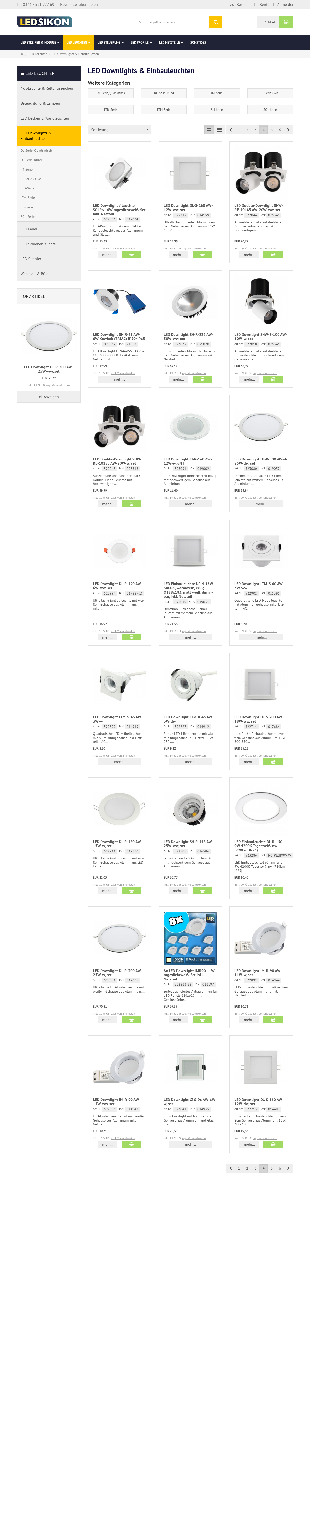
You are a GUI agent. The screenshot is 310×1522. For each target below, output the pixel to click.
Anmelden (285, 4)
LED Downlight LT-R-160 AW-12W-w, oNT (188, 461)
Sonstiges (198, 42)
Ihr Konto (262, 4)
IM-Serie (217, 93)
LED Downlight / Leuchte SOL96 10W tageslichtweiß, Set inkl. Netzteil (119, 210)
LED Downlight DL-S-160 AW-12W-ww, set (188, 207)
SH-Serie (217, 110)
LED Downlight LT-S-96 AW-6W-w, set (190, 1102)
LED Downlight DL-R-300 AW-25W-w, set (117, 973)
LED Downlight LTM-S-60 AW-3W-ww (259, 586)
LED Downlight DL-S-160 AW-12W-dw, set (259, 1102)
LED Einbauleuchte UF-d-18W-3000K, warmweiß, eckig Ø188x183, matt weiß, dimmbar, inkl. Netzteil (189, 590)
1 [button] (239, 130)
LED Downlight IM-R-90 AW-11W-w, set (258, 973)
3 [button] (255, 130)
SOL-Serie (270, 110)
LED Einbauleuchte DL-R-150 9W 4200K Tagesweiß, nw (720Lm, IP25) (258, 846)
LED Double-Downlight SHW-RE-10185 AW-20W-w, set (117, 461)
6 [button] (280, 130)
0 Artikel (268, 22)
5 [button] (272, 130)
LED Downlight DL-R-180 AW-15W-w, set (117, 844)
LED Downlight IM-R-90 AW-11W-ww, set (116, 1102)
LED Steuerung (109, 42)
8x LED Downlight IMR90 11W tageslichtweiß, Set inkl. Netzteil (189, 975)
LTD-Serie (110, 110)
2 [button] (247, 130)
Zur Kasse (238, 4)
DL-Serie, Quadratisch (111, 93)
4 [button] (264, 130)
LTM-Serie (163, 110)
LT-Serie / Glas (270, 93)
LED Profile (140, 42)
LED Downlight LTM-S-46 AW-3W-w (118, 719)
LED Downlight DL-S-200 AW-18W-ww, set (259, 719)
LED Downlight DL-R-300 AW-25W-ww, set (48, 369)
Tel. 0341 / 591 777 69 (35, 4)
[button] (230, 129)
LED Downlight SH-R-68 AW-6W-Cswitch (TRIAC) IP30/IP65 (119, 336)
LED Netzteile (170, 42)
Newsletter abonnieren (79, 4)
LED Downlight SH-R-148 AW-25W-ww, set (188, 844)
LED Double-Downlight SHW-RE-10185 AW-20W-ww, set (258, 207)
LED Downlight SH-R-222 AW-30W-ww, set (188, 336)
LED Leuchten (77, 42)
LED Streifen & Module (39, 42)
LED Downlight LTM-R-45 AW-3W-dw (189, 719)
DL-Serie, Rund (164, 93)
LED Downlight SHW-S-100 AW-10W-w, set (260, 336)
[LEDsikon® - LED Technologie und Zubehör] (44, 21)
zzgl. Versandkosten (123, 248)
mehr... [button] (107, 254)
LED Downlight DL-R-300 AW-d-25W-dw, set (260, 461)
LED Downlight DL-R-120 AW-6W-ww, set (117, 586)
